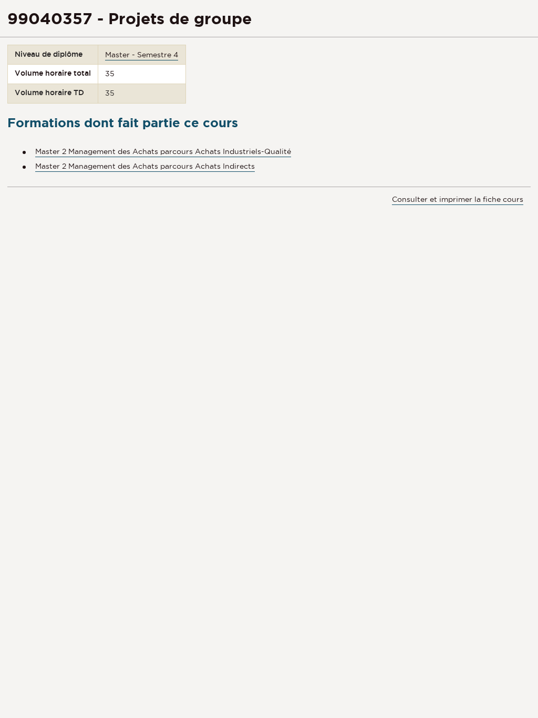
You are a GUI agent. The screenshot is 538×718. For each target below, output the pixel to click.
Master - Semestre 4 (141, 54)
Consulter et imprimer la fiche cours (457, 199)
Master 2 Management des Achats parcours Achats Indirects (145, 166)
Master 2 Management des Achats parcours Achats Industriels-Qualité (163, 151)
